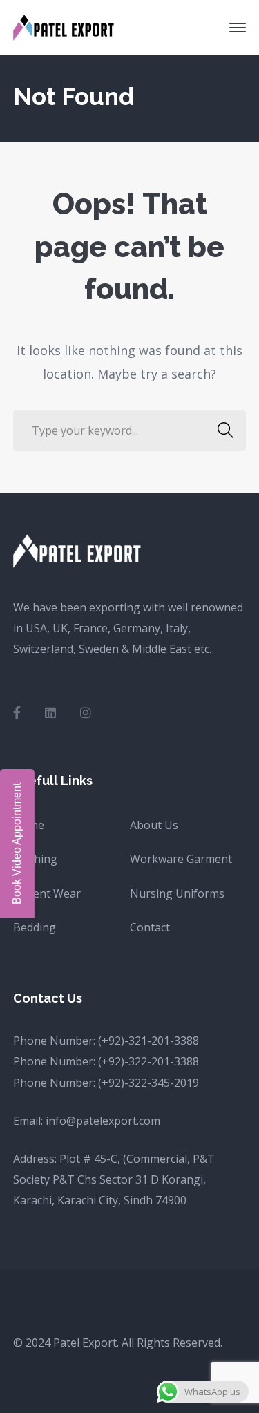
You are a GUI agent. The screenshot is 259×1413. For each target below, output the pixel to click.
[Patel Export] (65, 26)
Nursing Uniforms (177, 893)
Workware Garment (181, 858)
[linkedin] (50, 712)
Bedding (34, 927)
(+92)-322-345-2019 (148, 1082)
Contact (150, 927)
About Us (154, 825)
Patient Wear (47, 893)
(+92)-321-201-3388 (148, 1040)
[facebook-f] (17, 712)
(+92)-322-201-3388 (148, 1061)
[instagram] (85, 712)
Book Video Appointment (17, 843)
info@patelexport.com (103, 1120)
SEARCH (225, 430)
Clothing (35, 858)
